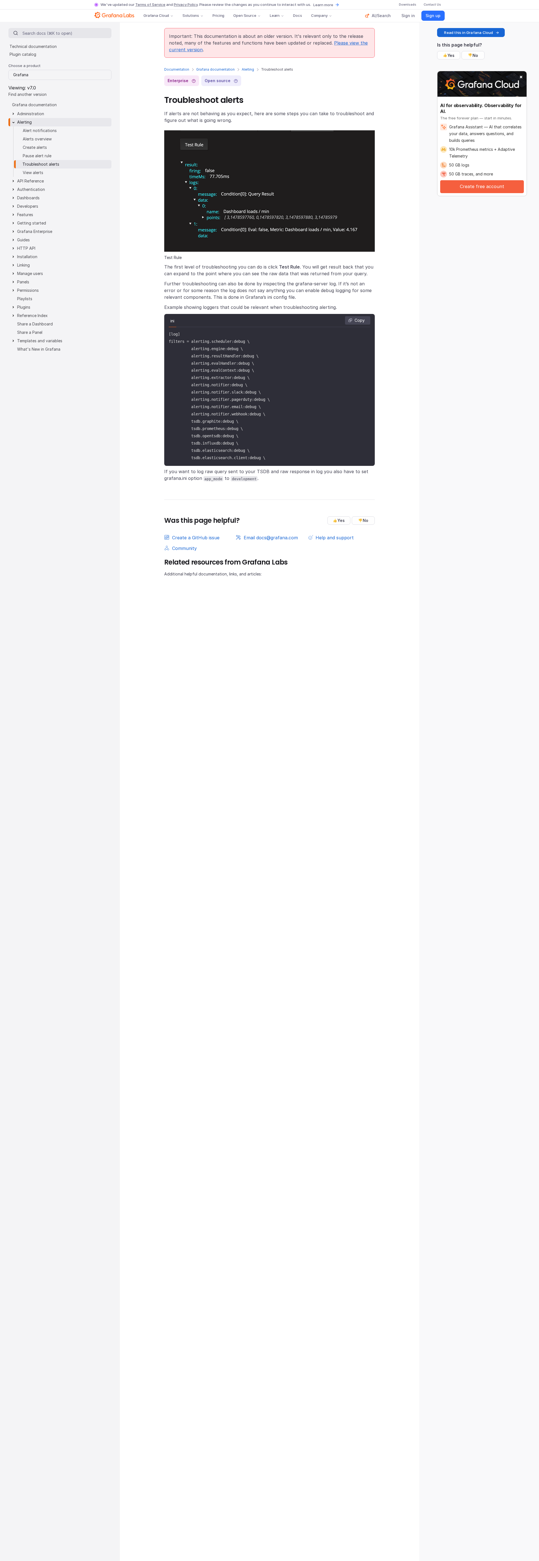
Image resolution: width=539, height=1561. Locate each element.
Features (25, 214)
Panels (23, 281)
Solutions (190, 15)
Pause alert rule (37, 155)
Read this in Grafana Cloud (468, 32)
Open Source (244, 15)
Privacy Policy (186, 4)
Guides (23, 239)
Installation (27, 256)
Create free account (482, 186)
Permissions (28, 290)
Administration (30, 113)
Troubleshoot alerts (40, 164)
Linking (23, 265)
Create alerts (35, 147)
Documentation (176, 69)
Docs (297, 15)
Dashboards (28, 197)
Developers (27, 206)
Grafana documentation (215, 69)
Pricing (218, 15)
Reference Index (32, 315)
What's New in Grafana (38, 349)
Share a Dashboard (35, 324)
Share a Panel (29, 332)
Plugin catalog (23, 54)
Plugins (23, 307)
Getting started (31, 223)
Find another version (27, 94)
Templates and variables (39, 340)
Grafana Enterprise (34, 231)
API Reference (30, 181)
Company (319, 15)
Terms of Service (150, 4)
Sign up (433, 15)
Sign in (408, 15)
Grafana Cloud (156, 15)
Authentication (31, 189)
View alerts (33, 172)
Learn (275, 15)
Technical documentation (33, 46)
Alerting (248, 69)
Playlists (24, 298)
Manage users (30, 273)
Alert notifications (40, 130)
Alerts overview (37, 139)
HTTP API (26, 248)
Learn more (323, 5)
